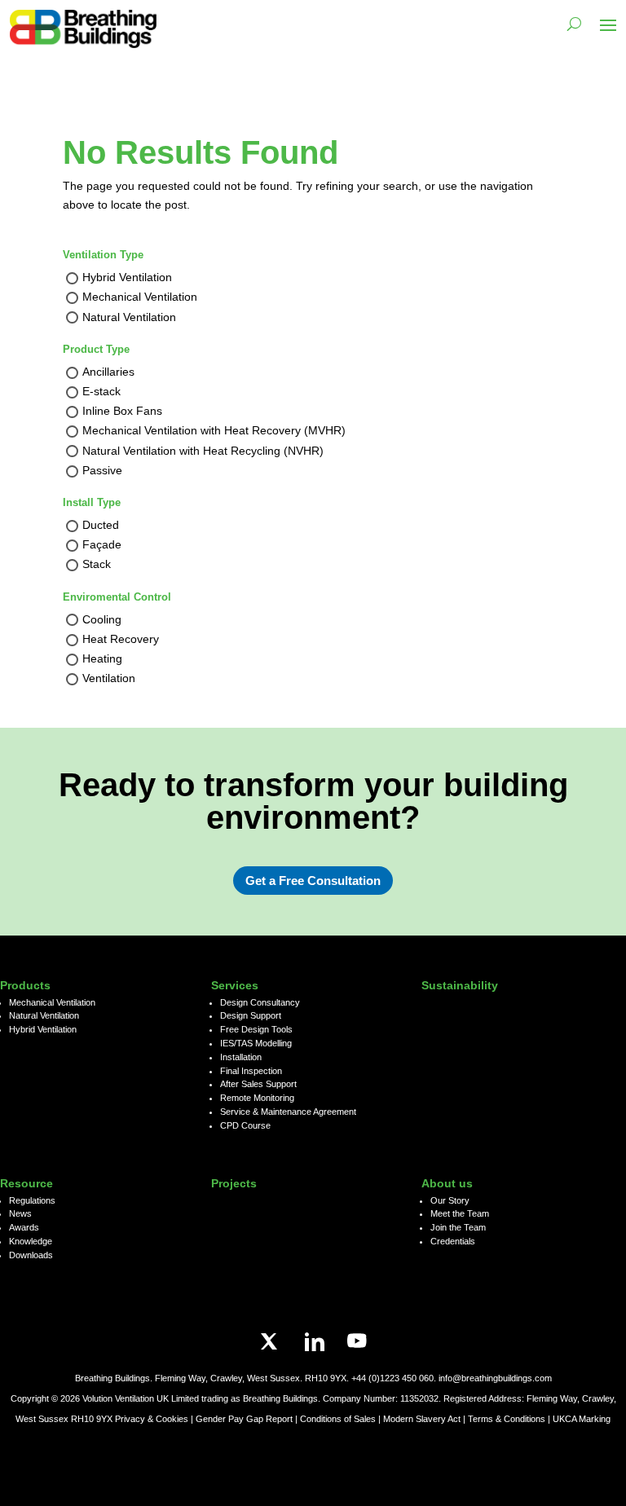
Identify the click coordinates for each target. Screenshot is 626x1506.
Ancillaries (108, 371)
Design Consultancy (260, 1002)
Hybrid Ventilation (127, 277)
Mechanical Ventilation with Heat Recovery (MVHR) (214, 431)
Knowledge (30, 1241)
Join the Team (458, 1227)
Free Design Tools (256, 1029)
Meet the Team (459, 1213)
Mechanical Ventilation (139, 297)
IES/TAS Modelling (256, 1043)
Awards (24, 1227)
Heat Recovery (120, 638)
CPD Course (245, 1125)
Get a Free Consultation (313, 880)
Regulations (32, 1200)
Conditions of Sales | (341, 1419)
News (20, 1213)
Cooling (101, 619)
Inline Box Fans (122, 411)
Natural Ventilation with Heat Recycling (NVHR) (203, 450)
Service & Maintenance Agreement (288, 1111)
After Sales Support (258, 1084)
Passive (102, 470)
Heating (102, 658)
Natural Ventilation (129, 317)
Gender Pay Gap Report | (248, 1419)
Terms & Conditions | (509, 1419)
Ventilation (108, 678)
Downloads (31, 1255)
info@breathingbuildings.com (495, 1378)
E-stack (101, 391)
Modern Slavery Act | (425, 1419)
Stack (96, 564)
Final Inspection (251, 1071)
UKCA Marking (582, 1419)
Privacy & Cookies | (155, 1419)
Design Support (250, 1015)
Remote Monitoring (257, 1098)
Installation (241, 1057)
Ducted (100, 524)
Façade (101, 545)
